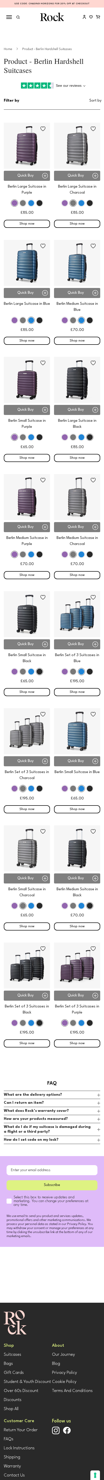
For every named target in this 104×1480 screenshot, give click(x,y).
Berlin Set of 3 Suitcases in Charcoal (27, 775)
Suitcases (12, 1354)
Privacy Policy (64, 1373)
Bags (8, 1364)
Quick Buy (25, 176)
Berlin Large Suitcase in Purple (27, 190)
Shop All (11, 1409)
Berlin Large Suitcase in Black (77, 424)
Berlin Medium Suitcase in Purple (27, 541)
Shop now (26, 223)
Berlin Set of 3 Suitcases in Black (27, 1009)
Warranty (12, 1466)
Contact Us (14, 1475)
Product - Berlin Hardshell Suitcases (47, 49)
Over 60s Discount (21, 1391)
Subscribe (52, 1185)
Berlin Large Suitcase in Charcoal (77, 190)
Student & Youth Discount (27, 1382)
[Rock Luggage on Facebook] (67, 1433)
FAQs (8, 1439)
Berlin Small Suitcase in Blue (77, 772)
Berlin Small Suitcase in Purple (27, 424)
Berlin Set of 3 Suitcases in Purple (77, 1009)
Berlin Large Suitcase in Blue (27, 304)
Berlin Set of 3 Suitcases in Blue (77, 658)
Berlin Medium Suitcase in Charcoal (77, 541)
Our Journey (63, 1354)
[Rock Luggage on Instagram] (56, 1433)
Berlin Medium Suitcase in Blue (77, 307)
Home (8, 49)
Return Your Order (21, 1430)
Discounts (12, 1400)
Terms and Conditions (72, 1391)
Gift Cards (14, 1373)
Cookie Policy (64, 1382)
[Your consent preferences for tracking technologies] (95, 1475)
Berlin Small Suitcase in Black (27, 658)
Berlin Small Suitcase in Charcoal (27, 892)
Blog (56, 1364)
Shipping (12, 1457)
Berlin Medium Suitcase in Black (77, 892)
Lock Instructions (19, 1448)
